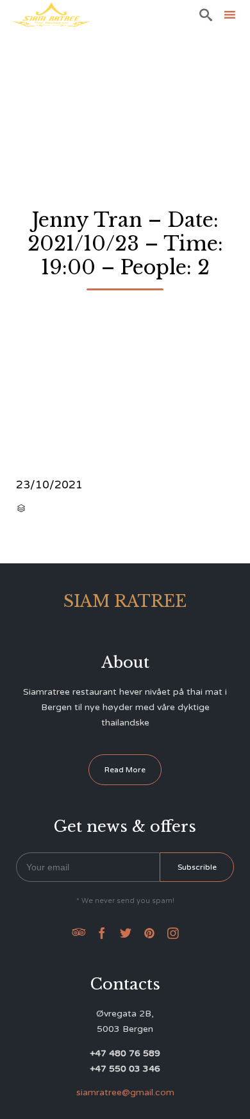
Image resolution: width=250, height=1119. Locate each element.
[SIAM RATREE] (51, 14)
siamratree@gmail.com (125, 1092)
